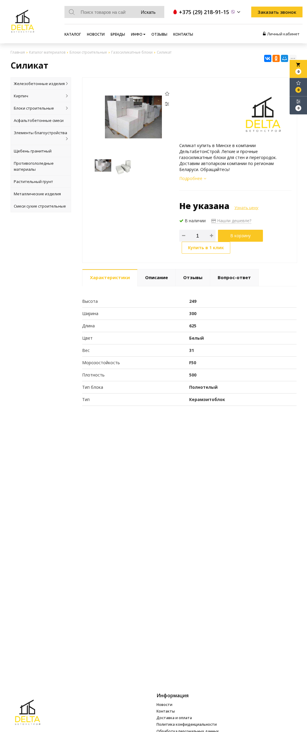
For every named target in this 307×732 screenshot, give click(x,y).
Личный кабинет (283, 34)
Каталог (72, 34)
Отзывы (159, 34)
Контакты (183, 34)
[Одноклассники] (276, 58)
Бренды (118, 34)
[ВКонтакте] (267, 58)
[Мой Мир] (284, 58)
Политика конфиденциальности (186, 724)
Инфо (137, 34)
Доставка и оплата (174, 717)
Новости (96, 34)
